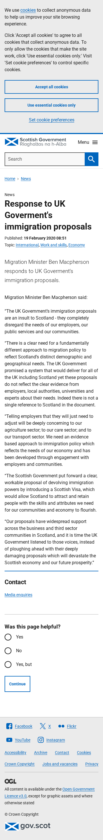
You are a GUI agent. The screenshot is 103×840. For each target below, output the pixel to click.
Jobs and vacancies (60, 764)
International (27, 245)
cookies (28, 10)
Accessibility (15, 752)
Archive (40, 752)
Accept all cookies (51, 87)
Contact (62, 752)
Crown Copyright (20, 764)
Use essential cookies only (51, 105)
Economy (76, 245)
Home (10, 178)
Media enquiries (18, 594)
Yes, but (24, 664)
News (26, 178)
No (19, 650)
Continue (17, 684)
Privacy (91, 764)
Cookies (84, 752)
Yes (19, 637)
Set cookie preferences (51, 120)
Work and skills (53, 245)
